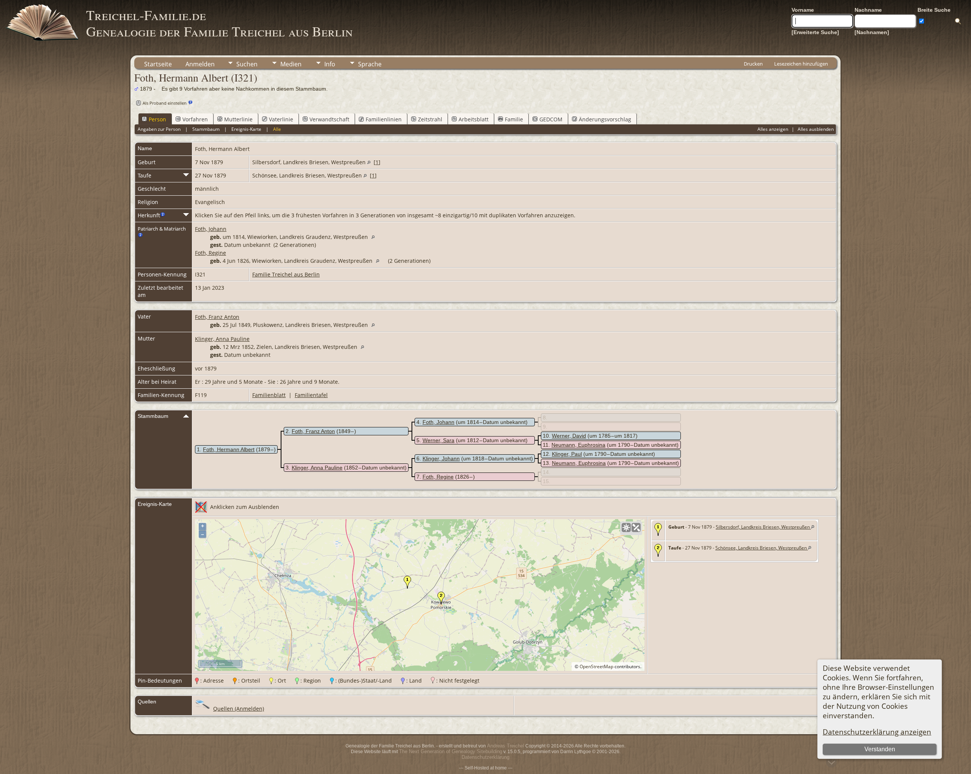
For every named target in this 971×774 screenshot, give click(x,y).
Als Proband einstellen (165, 103)
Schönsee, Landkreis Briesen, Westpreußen (761, 548)
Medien (291, 64)
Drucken (753, 63)
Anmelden (200, 64)
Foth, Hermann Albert (229, 449)
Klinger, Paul (567, 454)
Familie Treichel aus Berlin (286, 274)
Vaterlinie (281, 119)
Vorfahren (195, 119)
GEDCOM (550, 119)
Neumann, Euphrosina (578, 445)
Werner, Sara (438, 440)
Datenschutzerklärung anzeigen (877, 731)
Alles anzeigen (772, 129)
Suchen (247, 64)
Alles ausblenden (816, 129)
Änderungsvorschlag (605, 119)
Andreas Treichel (505, 746)
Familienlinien (384, 119)
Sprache (370, 64)
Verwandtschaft (329, 119)
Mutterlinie (238, 119)
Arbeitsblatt (474, 119)
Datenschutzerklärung (485, 757)
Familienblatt (269, 395)
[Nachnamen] (872, 32)
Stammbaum (206, 129)
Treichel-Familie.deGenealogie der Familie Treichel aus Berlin (219, 23)
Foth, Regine (210, 252)
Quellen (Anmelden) (238, 708)
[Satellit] (636, 527)
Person (157, 119)
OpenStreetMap (596, 666)
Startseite (158, 64)
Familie (514, 119)
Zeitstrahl (430, 119)
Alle (277, 129)
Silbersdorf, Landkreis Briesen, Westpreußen (763, 527)
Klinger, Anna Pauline (222, 338)
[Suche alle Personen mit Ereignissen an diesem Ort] (369, 162)
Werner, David (569, 436)
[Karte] (626, 527)
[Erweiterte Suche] (815, 32)
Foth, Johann (210, 228)
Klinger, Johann (441, 458)
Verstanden (879, 749)
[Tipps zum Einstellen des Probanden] (190, 102)
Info (329, 64)
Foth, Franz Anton (217, 316)
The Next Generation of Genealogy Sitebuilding (450, 751)
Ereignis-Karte (246, 129)
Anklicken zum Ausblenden (244, 506)
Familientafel (311, 395)
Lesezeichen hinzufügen (801, 63)
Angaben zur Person (159, 129)
